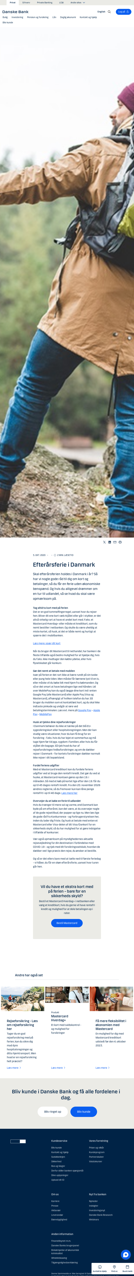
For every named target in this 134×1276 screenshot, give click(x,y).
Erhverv (26, 2)
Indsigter (93, 1205)
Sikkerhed (56, 1161)
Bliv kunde (83, 1112)
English (101, 11)
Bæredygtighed (59, 1219)
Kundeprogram (96, 1152)
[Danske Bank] (17, 12)
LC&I (61, 2)
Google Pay (84, 710)
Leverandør (57, 1215)
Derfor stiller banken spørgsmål (67, 1170)
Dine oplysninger (59, 1175)
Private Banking (44, 2)
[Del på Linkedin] (109, 542)
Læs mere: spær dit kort (46, 643)
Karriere (55, 1201)
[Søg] (109, 12)
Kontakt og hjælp (59, 1152)
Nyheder (93, 1201)
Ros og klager (58, 1166)
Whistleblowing (59, 1258)
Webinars (94, 1219)
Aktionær (56, 1210)
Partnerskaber (96, 1157)
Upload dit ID (57, 1180)
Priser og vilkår (96, 1147)
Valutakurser (95, 1161)
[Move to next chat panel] (126, 1255)
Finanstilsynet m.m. (61, 1241)
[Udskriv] (120, 542)
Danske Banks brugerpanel (65, 1245)
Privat (13, 2)
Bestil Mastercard (67, 923)
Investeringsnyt (97, 1210)
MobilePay (45, 714)
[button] (5, 17)
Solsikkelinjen (58, 1157)
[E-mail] (115, 542)
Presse (54, 1205)
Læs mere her (69, 793)
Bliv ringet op (52, 1112)
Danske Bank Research (101, 1215)
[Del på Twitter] (104, 542)
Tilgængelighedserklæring (64, 1262)
